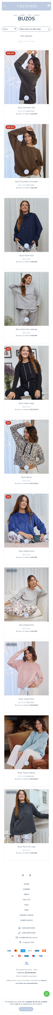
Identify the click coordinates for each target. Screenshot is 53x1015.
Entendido (26, 1009)
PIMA (27, 910)
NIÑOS (26, 894)
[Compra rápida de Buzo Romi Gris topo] (26, 837)
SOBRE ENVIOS (26, 920)
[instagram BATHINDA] (23, 875)
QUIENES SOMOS (26, 915)
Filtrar (5, 29)
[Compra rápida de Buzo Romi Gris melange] (26, 319)
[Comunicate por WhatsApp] (46, 993)
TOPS (29, 15)
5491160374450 (28, 928)
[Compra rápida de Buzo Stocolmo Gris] (26, 97)
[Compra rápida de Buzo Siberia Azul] (26, 541)
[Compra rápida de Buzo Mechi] (26, 467)
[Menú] (5, 6)
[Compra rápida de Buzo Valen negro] (26, 393)
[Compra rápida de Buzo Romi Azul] (26, 245)
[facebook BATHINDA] (30, 875)
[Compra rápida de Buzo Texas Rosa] (26, 689)
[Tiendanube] (26, 973)
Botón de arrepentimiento (28, 983)
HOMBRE (26, 889)
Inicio (15, 15)
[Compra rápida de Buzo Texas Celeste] (26, 763)
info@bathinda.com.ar (28, 937)
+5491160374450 (28, 933)
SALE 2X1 (26, 899)
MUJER (22, 15)
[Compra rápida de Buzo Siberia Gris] (26, 615)
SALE (26, 905)
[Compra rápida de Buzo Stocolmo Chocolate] (26, 171)
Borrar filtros (30, 41)
